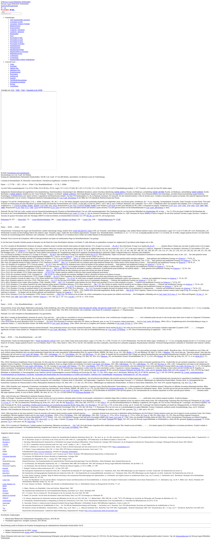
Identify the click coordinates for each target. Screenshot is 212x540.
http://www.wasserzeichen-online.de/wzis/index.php (101, 511)
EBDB (116, 192)
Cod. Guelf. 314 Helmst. (116, 329)
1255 (197, 206)
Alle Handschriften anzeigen (20, 20)
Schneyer (22, 250)
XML (18, 90)
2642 (193, 206)
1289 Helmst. (124, 364)
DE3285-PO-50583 (90, 308)
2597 (36, 419)
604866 (87, 206)
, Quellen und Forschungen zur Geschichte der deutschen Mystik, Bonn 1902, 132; (54, 405)
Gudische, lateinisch (17, 32)
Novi (12, 36)
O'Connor (74, 370)
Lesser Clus (87, 219)
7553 (35, 208)
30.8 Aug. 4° (161, 364)
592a (32, 419)
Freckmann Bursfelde (116, 388)
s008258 (19, 194)
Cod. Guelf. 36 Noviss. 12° (185, 366)
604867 (93, 206)
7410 (20, 297)
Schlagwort (14, 76)
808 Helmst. (86, 415)
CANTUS (17, 206)
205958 (36, 206)
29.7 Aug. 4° (145, 415)
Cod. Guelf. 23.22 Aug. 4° (114, 417)
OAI (12, 90)
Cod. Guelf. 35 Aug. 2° (124, 323)
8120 (113, 206)
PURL (12, 10)
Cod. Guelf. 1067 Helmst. (67, 366)
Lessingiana (14, 58)
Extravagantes (15, 28)
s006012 (123, 192)
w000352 (72, 194)
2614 (41, 419)
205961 (30, 206)
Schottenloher (150, 211)
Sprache (13, 78)
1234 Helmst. (70, 354)
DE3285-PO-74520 (85, 231)
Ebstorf (160, 356)
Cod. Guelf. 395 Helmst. (151, 321)
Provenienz (14, 74)
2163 (179, 206)
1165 (57, 208)
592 (28, 419)
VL (57, 297)
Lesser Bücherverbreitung (41, 219)
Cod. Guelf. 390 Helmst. (58, 329)
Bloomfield (90, 419)
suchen (34, 530)
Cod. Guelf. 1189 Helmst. (34, 366)
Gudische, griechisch (17, 30)
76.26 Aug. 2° (125, 415)
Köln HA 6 (70, 402)
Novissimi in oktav (16, 42)
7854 (22, 208)
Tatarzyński (22, 219)
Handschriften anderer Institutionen (22, 59)
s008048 (200, 192)
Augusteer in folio (16, 22)
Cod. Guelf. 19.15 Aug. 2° (168, 294)
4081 (206, 206)
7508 (31, 208)
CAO (42, 206)
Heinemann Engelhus (48, 370)
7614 (74, 206)
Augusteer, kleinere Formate (20, 24)
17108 (118, 219)
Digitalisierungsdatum (17, 82)
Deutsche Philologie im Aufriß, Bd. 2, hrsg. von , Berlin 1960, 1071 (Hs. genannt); (152, 370)
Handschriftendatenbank (9, 6)
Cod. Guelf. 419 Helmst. (70, 427)
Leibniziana (14, 56)
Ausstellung (14, 86)
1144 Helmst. (53, 354)
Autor (12, 64)
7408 (16, 297)
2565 (184, 206)
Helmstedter (14, 34)
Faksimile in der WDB (34, 90)
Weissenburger (15, 48)
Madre (120, 419)
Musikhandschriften (17, 50)
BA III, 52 (90, 216)
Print (23, 90)
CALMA (71, 297)
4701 (50, 206)
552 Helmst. (68, 415)
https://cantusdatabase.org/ (121, 447)
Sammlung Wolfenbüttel (69, 451)
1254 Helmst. (90, 366)
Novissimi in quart (16, 40)
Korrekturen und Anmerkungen (18, 173)
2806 (201, 206)
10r (88, 213)
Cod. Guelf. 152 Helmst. (44, 415)
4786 (46, 206)
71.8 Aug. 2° (104, 415)
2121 (175, 206)
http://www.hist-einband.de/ (43, 451)
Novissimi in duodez (17, 44)
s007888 (161, 192)
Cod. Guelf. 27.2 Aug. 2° (77, 213)
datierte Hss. (14, 68)
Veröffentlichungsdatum (18, 80)
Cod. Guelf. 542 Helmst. (70, 390)
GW (12, 297)
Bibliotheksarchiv (16, 54)
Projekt (12, 84)
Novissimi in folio (16, 38)
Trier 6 (103, 402)
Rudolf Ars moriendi (99, 370)
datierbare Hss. (15, 70)
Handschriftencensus (105, 219)
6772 (27, 208)
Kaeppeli (110, 419)
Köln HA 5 (200, 356)
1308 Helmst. (141, 364)
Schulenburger (15, 46)
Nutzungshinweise (182, 536)
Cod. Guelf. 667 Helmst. (30, 354)
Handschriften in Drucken (19, 52)
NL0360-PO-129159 (48, 341)
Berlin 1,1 (130, 352)
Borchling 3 (135, 368)
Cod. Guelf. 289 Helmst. (154, 208)
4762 (55, 206)
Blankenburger (15, 26)
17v (52, 419)
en (5, 8)
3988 (2, 208)
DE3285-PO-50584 (105, 308)
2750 (188, 206)
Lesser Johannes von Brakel (66, 219)
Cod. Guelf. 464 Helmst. (68, 198)
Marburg (167, 352)
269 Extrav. (90, 354)
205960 (24, 206)
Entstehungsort (15, 72)
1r (49, 419)
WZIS (75, 231)
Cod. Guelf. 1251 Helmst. (101, 364)
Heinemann (5, 219)
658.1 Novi (161, 415)
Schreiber (13, 66)
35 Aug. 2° (200, 294)
